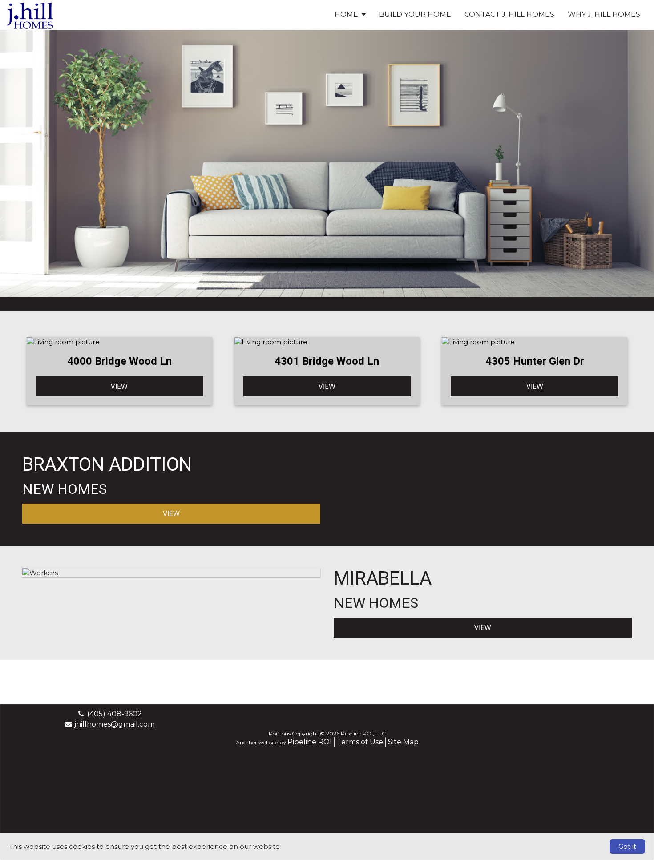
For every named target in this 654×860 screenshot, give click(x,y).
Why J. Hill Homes (604, 14)
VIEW (119, 386)
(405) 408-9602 (114, 714)
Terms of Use (360, 742)
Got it (627, 846)
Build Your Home (415, 14)
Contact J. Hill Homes (509, 14)
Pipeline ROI (309, 742)
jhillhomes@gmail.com (114, 724)
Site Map (403, 742)
